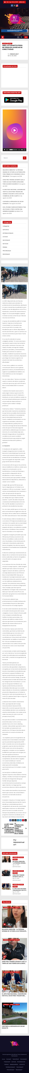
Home (3, 1059)
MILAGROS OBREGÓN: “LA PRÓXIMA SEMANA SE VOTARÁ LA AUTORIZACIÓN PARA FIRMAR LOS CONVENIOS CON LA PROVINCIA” (14, 932)
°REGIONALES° (19, 1069)
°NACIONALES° (19, 1067)
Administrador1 (14, 54)
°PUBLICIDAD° (7, 1062)
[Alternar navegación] (18, 37)
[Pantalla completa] (24, 149)
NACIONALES (6, 240)
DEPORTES (6, 230)
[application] (14, 130)
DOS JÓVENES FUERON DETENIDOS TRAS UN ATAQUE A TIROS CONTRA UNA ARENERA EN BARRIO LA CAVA (14, 209)
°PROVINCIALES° (10, 1069)
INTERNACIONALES (8, 233)
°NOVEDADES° (23, 1059)
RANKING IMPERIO (14, 1064)
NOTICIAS (10, 43)
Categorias (6, 226)
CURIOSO (6, 1064)
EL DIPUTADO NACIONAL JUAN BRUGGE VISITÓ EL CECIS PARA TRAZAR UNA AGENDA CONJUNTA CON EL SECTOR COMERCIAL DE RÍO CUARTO (14, 996)
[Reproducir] (4, 149)
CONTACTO (22, 1064)
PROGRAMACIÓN (21, 1062)
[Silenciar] (22, 149)
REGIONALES (6, 254)
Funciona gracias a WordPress (9, 1054)
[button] (21, 37)
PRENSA (5, 247)
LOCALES (4, 43)
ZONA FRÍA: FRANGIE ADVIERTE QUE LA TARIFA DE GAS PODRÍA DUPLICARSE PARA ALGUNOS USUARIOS (14, 182)
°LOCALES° (8, 1059)
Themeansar (14, 1056)
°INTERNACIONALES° (10, 1067)
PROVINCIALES (7, 251)
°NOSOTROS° (15, 1059)
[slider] (13, 149)
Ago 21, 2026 (16, 865)
